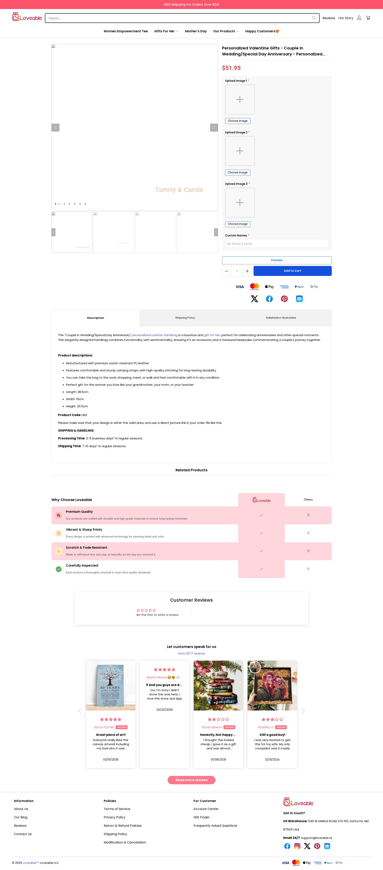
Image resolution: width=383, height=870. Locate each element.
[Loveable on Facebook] (287, 847)
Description (95, 318)
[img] (110, 669)
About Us (21, 809)
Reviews (329, 18)
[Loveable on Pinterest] (317, 847)
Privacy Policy (114, 817)
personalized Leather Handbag (155, 335)
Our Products (224, 31)
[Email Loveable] (327, 847)
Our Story (345, 18)
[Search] (314, 18)
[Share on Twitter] (254, 300)
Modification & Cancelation (125, 842)
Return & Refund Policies (123, 825)
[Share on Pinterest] (284, 300)
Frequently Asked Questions (215, 825)
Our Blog (20, 817)
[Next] (214, 128)
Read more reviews (192, 780)
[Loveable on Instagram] (297, 847)
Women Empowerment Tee (126, 31)
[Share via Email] (299, 300)
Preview (276, 260)
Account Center (206, 809)
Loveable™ (31, 863)
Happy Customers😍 (262, 31)
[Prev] (55, 128)
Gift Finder (201, 817)
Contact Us (23, 834)
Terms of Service (117, 809)
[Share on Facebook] (269, 300)
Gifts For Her (164, 31)
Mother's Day (196, 31)
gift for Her (212, 335)
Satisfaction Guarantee (281, 318)
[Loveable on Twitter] (307, 847)
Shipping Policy (185, 318)
